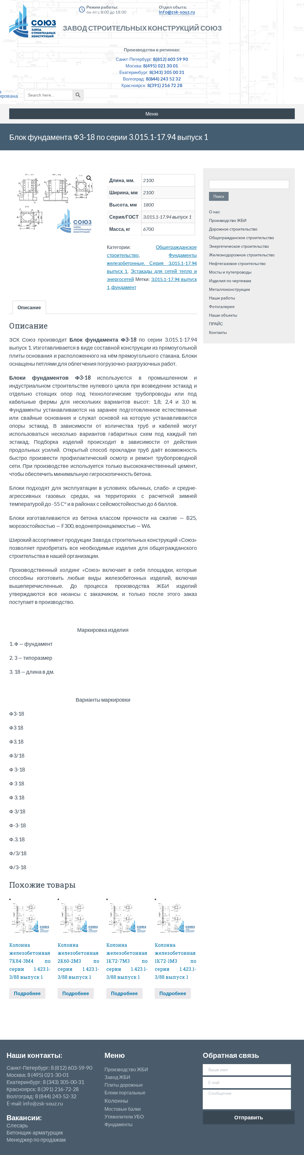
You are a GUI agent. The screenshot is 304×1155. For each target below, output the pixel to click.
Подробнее (27, 993)
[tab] (29, 307)
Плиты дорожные (123, 1085)
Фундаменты (118, 1124)
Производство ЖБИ (227, 220)
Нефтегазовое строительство (237, 263)
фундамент (123, 287)
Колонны (116, 1101)
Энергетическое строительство (239, 246)
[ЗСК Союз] (34, 23)
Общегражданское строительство (241, 237)
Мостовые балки (122, 1109)
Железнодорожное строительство (242, 254)
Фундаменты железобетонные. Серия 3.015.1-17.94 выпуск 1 (152, 263)
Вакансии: (24, 1117)
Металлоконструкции (229, 289)
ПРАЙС (216, 323)
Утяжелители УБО (124, 1116)
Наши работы (222, 297)
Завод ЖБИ (117, 1077)
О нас (214, 211)
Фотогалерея (222, 306)
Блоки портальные (124, 1092)
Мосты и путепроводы (230, 271)
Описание (29, 307)
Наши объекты (223, 315)
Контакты (218, 332)
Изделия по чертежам (230, 280)
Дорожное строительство (233, 228)
